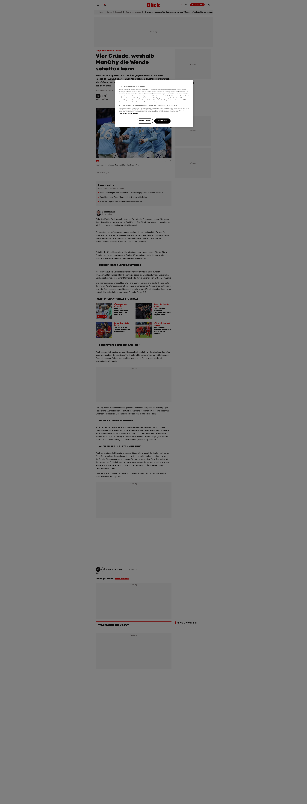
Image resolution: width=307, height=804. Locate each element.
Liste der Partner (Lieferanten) (128, 113)
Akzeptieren (162, 121)
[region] (154, 103)
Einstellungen (145, 121)
